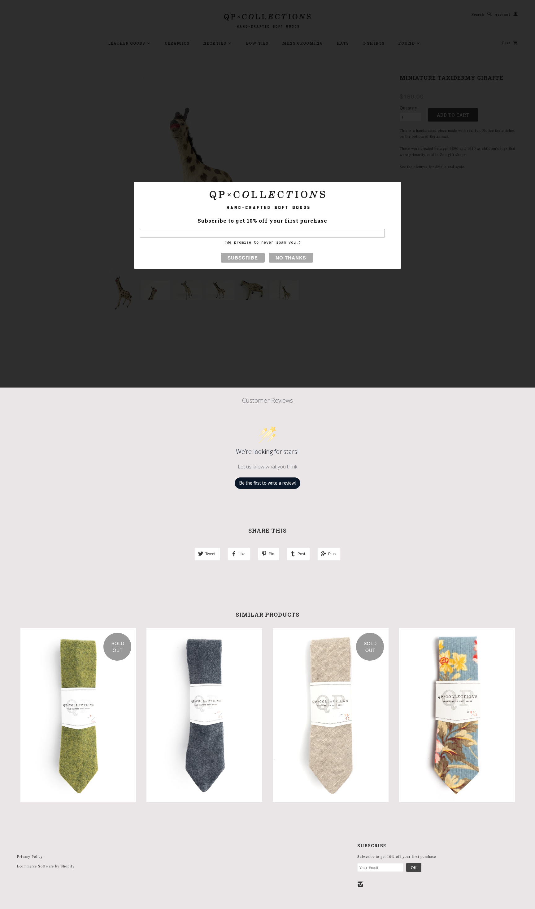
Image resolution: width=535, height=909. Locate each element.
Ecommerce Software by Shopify (46, 865)
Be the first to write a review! (267, 483)
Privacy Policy (30, 856)
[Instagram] (360, 884)
